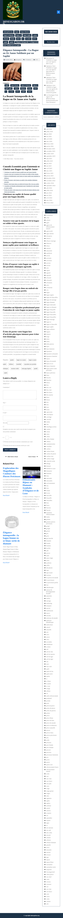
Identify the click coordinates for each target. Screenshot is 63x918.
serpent (48, 820)
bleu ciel (48, 387)
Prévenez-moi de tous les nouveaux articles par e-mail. (17, 445)
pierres (48, 730)
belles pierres (50, 344)
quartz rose (49, 764)
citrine (48, 431)
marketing (49, 603)
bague (16, 32)
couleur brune (50, 451)
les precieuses (50, 580)
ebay (47, 476)
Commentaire (6, 387)
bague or (18, 35)
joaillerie (48, 563)
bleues (48, 400)
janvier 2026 (49, 146)
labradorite (49, 568)
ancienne (48, 258)
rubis (47, 796)
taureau (48, 852)
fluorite (48, 510)
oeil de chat (49, 652)
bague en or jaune (21, 360)
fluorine (48, 508)
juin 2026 (49, 134)
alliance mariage (51, 241)
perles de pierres (51, 710)
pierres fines (49, 733)
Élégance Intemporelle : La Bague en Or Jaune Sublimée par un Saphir (21, 53)
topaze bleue (49, 862)
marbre (48, 598)
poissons (48, 742)
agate (47, 222)
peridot (48, 701)
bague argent (50, 295)
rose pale (48, 783)
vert (47, 886)
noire (47, 634)
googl (47, 526)
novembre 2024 (50, 180)
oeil (47, 649)
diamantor (49, 471)
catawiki (48, 419)
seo (47, 815)
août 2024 (49, 188)
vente (47, 879)
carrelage (49, 417)
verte (47, 894)
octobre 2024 (50, 183)
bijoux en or (49, 363)
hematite (48, 541)
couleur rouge (50, 458)
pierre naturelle (50, 728)
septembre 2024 (50, 185)
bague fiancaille (50, 312)
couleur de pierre (51, 454)
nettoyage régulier (26, 368)
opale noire (49, 674)
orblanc (48, 691)
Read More (6, 495)
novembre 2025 (50, 151)
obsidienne (49, 644)
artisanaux (49, 282)
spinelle (48, 845)
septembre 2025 (50, 156)
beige (47, 336)
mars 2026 (49, 141)
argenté (48, 273)
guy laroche (49, 538)
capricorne (49, 412)
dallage (48, 463)
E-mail (5, 412)
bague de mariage (51, 300)
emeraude (49, 478)
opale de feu (49, 671)
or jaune (28, 38)
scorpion (48, 813)
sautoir (48, 808)
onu (47, 661)
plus (47, 737)
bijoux (48, 359)
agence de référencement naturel (50, 226)
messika (48, 615)
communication (50, 444)
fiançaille (49, 498)
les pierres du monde (52, 577)
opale (47, 669)
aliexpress (49, 236)
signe (47, 823)
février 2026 (49, 144)
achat (47, 217)
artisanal (48, 278)
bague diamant (25, 32)
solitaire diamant (51, 842)
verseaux (48, 884)
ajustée (12, 360)
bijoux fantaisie (50, 366)
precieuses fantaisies (52, 755)
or (23, 38)
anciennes (49, 260)
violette (48, 901)
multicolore (49, 625)
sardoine (48, 806)
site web (48, 830)
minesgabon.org (13, 22)
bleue (47, 397)
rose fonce (49, 781)
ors (47, 693)
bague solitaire (50, 329)
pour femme (49, 745)
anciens (48, 263)
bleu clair (49, 390)
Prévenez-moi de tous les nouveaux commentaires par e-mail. (18, 441)
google (48, 528)
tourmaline (49, 864)
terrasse (48, 855)
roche (47, 774)
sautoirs (48, 810)
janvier (48, 553)
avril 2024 (49, 198)
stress (47, 847)
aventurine (49, 287)
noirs (47, 639)
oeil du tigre (49, 659)
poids (47, 740)
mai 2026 (49, 136)
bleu (47, 385)
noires (48, 637)
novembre (49, 642)
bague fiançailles (51, 317)
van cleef (48, 877)
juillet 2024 (49, 190)
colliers (48, 441)
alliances (48, 243)
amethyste (49, 253)
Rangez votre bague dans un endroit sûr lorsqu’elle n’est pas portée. (21, 184)
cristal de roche (50, 461)
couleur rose (49, 456)
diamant (6, 38)
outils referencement (52, 696)
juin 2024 (49, 193)
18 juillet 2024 (8, 59)
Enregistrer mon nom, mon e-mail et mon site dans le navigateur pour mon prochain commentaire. (19, 430)
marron (48, 608)
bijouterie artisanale (52, 354)
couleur (35, 35)
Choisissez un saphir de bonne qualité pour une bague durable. (20, 172)
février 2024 (49, 203)
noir (47, 632)
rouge (47, 788)
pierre (34, 38)
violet (47, 899)
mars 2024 (49, 200)
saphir (5, 42)
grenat (48, 531)
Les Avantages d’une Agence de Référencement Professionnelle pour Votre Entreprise (52, 98)
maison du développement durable (50, 591)
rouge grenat (49, 791)
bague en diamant (9, 35)
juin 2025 (49, 163)
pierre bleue (49, 718)
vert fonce (49, 891)
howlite (48, 548)
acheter (48, 220)
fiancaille (49, 495)
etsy (47, 485)
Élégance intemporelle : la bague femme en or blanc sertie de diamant (11, 538)
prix (47, 757)
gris (47, 533)
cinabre (48, 429)
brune (47, 409)
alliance (48, 238)
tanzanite (48, 850)
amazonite (49, 251)
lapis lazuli (49, 573)
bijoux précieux (50, 373)
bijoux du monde (51, 361)
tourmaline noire (51, 867)
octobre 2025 (50, 153)
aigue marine (50, 233)
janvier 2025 (49, 176)
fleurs (47, 505)
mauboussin (49, 610)
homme (48, 543)
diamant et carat (50, 468)
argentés (48, 275)
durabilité (18, 364)
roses (47, 786)
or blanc (48, 681)
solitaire (48, 840)
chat (47, 424)
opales (48, 676)
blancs (48, 382)
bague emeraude (51, 305)
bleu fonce (49, 392)
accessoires (49, 215)
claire (47, 434)
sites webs (49, 832)
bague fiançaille (50, 309)
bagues (48, 332)
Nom (4, 402)
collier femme (50, 439)
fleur (47, 503)
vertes (48, 896)
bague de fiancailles (52, 297)
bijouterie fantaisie (51, 356)
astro (47, 285)
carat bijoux (49, 414)
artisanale (49, 280)
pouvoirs (48, 752)
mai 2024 (49, 195)
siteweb (48, 835)
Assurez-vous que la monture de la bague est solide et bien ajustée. (21, 174)
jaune (18, 38)
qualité (35, 368)
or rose (48, 686)
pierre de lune (50, 720)
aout (47, 268)
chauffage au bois (51, 427)
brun (47, 407)
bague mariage (50, 319)
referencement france (52, 767)
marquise (48, 606)
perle (47, 703)
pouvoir (48, 750)
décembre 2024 (50, 178)
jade (47, 550)
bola (47, 405)
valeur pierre (50, 874)
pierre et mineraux (51, 725)
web (47, 904)
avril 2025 (49, 168)
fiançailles (49, 500)
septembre (49, 818)
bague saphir (27, 35)
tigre (47, 857)
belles (48, 341)
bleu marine (49, 395)
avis (47, 290)
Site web (5, 422)
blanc (47, 375)
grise (47, 536)
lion (47, 585)
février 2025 (49, 173)
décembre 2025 (50, 149)
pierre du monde (51, 723)
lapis (47, 570)
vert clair (48, 889)
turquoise (49, 869)
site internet (49, 828)
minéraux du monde (52, 618)
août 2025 (49, 158)
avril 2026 (49, 139)
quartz (48, 762)
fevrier (48, 493)
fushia (48, 517)
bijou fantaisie (50, 349)
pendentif (49, 698)
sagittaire (49, 798)
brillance (11, 364)
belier (47, 339)
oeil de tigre (49, 656)
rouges (48, 793)
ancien (48, 255)
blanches (48, 380)
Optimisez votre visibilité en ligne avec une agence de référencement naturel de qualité (51, 89)
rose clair (49, 779)
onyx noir (49, 666)
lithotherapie (50, 587)
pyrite (48, 760)
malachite (49, 596)
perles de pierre (50, 708)
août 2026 (49, 129)
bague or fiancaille (51, 324)
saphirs (12, 42)
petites (48, 713)
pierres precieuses (51, 735)
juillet (48, 565)
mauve (48, 613)
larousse (48, 575)
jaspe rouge (49, 558)
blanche (48, 378)
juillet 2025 (49, 161)
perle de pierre (50, 706)
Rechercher (51, 32)
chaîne (48, 422)
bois (47, 402)
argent (48, 270)
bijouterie (49, 351)
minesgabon (18, 59)
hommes (48, 546)
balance (48, 334)
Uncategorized (50, 872)
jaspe (47, 555)
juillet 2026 (49, 131)
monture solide (15, 368)
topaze (48, 859)
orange (48, 688)
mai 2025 (49, 166)
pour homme (49, 747)
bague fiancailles (51, 314)
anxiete (48, 265)
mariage (48, 601)
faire (47, 488)
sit (46, 825)
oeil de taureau (50, 654)
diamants (48, 473)
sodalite (48, 837)
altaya (48, 246)
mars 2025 (49, 171)
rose (47, 776)
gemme (48, 519)
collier (48, 436)
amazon (48, 248)
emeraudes (49, 481)
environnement (50, 483)
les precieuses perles (52, 582)
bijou (47, 346)
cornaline (49, 446)
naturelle (48, 629)
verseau (48, 882)
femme (12, 38)
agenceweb (49, 231)
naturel (48, 627)
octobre (48, 647)
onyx (47, 664)
